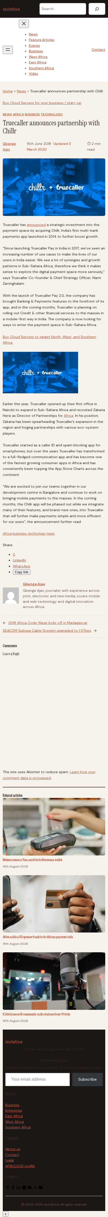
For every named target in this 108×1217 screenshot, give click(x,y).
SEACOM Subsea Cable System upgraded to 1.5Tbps (47, 630)
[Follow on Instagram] (24, 1188)
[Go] (97, 9)
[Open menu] (8, 50)
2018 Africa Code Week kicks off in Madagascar (47, 623)
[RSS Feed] (35, 1188)
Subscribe (87, 1079)
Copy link (21, 572)
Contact (98, 50)
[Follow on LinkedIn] (18, 1188)
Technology (52, 114)
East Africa (14, 1116)
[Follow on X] (7, 1188)
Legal (9, 1160)
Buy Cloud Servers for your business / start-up (42, 103)
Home (8, 91)
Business (32, 114)
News (21, 91)
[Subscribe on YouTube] (29, 1188)
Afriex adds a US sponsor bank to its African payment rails (38, 937)
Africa (18, 114)
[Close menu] (24, 24)
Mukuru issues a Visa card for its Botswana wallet (32, 859)
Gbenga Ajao (34, 584)
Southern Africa (18, 1127)
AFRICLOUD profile (20, 1166)
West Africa (14, 1122)
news (50, 533)
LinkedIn (19, 560)
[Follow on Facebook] (13, 1188)
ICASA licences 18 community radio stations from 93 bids (36, 1014)
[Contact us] (40, 1188)
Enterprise (13, 1110)
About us (12, 1149)
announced (36, 224)
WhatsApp (21, 566)
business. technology (29, 533)
